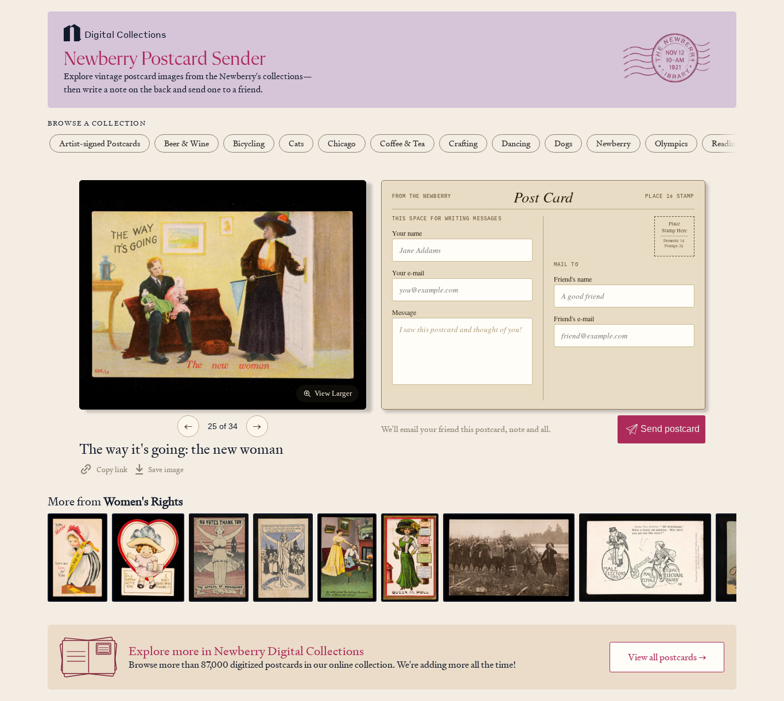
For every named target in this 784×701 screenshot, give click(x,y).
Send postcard (670, 429)
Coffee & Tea (402, 143)
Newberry (613, 143)
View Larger (333, 393)
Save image (166, 469)
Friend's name (573, 278)
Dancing (516, 143)
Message (404, 312)
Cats (296, 143)
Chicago (342, 143)
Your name (407, 232)
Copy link (111, 469)
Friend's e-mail (574, 318)
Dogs (563, 143)
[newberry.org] (72, 34)
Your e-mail (408, 272)
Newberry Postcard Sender (165, 59)
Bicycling (249, 143)
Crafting (463, 143)
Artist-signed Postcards (99, 143)
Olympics (671, 143)
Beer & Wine (186, 143)
